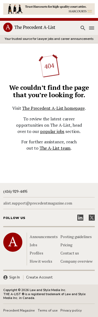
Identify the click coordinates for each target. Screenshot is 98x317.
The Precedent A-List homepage (53, 108)
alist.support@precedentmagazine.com (37, 203)
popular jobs (52, 131)
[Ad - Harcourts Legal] (49, 8)
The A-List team (55, 148)
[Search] (83, 28)
